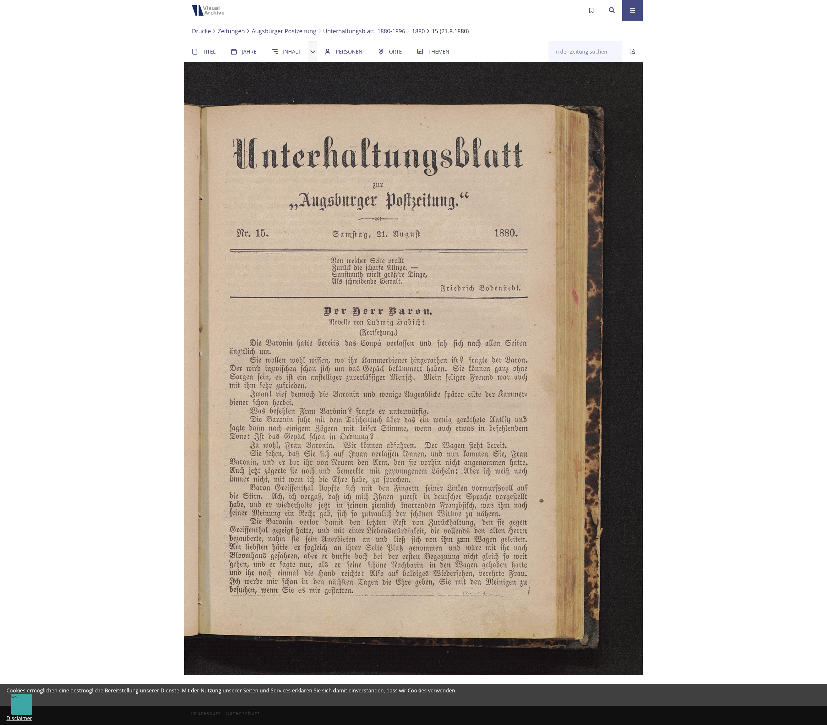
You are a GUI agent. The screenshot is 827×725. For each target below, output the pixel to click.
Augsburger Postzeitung (284, 31)
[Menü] (632, 10)
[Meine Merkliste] (591, 10)
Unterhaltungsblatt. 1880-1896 (364, 31)
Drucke (201, 31)
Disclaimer (19, 718)
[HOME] (210, 10)
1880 (418, 31)
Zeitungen (231, 31)
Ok (14, 696)
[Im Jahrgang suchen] (632, 51)
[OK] (612, 10)
